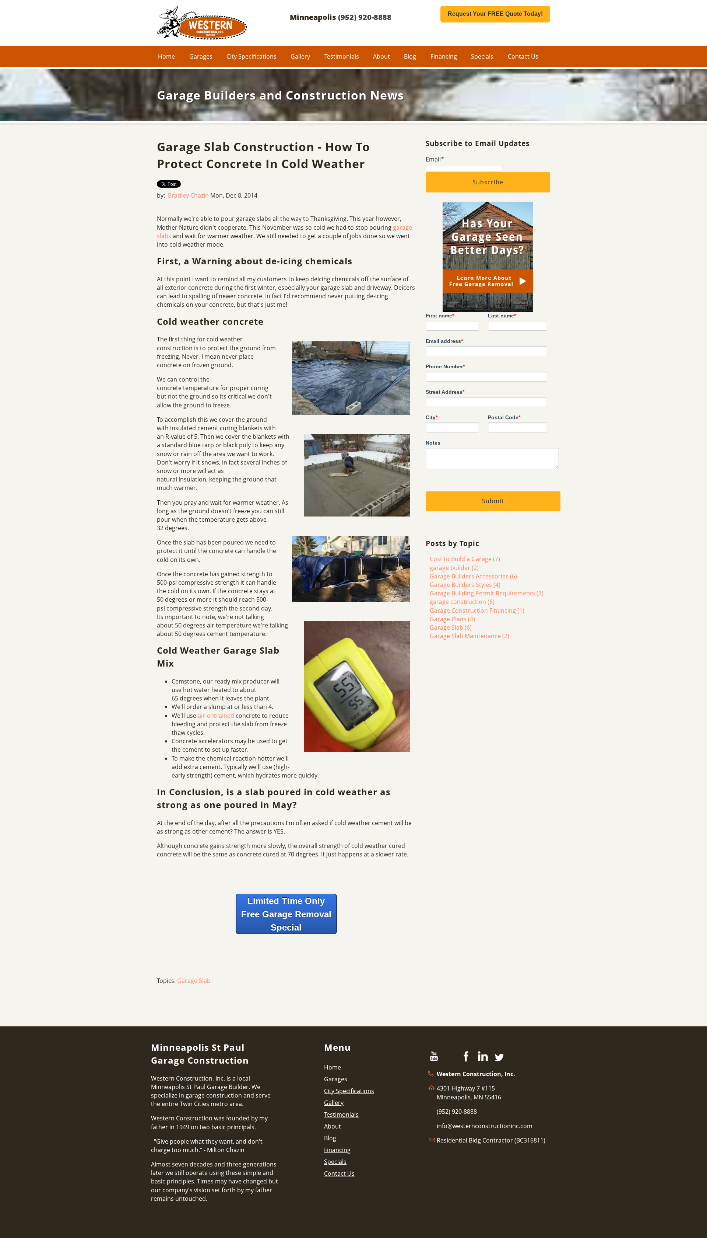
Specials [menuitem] (482, 56)
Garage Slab (194, 981)
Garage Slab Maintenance (469, 636)
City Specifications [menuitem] (251, 56)
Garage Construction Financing (477, 610)
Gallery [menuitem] (300, 56)
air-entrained (216, 716)
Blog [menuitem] (410, 56)
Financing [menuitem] (443, 56)
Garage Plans (452, 619)
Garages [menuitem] (200, 56)
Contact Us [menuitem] (523, 56)
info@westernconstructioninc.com (484, 1126)
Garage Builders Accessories (473, 576)
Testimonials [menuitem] (341, 56)
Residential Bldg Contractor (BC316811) (491, 1140)
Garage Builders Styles (465, 585)
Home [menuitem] (166, 56)
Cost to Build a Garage (465, 559)
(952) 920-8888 (364, 17)
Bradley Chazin (188, 195)
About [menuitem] (381, 56)
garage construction (462, 602)
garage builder (454, 568)
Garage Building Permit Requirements (487, 593)
